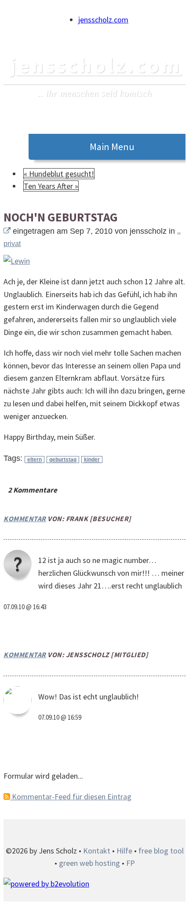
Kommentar (25, 518)
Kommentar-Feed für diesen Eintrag (70, 796)
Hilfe (124, 851)
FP (130, 863)
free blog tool (161, 851)
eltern (34, 459)
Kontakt (96, 851)
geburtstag (62, 459)
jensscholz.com (103, 20)
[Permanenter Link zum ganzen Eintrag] (7, 231)
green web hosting (89, 863)
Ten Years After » (51, 186)
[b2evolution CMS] (46, 884)
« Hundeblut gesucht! (59, 174)
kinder (92, 459)
